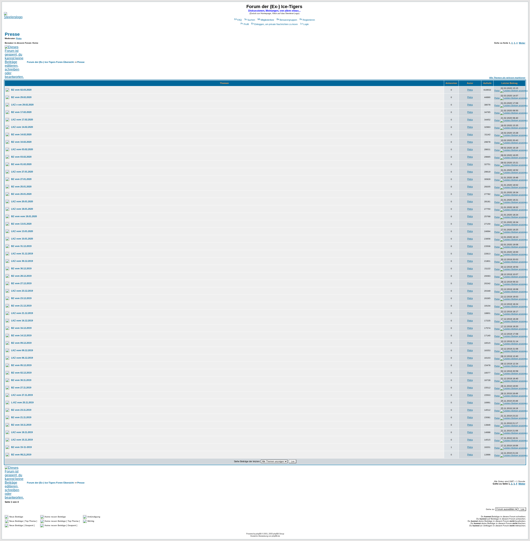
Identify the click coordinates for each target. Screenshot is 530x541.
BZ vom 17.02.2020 (21, 112)
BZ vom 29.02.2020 (21, 97)
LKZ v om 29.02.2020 (22, 104)
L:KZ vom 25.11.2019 (22, 402)
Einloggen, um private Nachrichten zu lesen (276, 24)
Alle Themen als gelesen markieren (507, 78)
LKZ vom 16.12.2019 (22, 320)
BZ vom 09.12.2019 (21, 343)
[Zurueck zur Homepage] (13, 17)
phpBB (258, 534)
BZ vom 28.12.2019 (21, 276)
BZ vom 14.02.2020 (21, 134)
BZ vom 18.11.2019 (21, 425)
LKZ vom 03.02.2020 (22, 149)
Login (306, 24)
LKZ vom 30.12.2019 (22, 261)
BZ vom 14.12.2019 (21, 335)
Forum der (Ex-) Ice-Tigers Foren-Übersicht (50, 62)
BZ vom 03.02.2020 (21, 157)
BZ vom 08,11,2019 (21, 454)
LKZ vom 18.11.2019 (22, 432)
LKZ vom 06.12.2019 (22, 358)
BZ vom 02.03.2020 (21, 90)
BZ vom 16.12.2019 (21, 328)
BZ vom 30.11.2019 (21, 380)
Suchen (251, 20)
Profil (246, 24)
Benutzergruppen (288, 20)
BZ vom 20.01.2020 (21, 194)
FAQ (239, 20)
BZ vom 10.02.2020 (21, 142)
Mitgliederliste (267, 20)
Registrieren (309, 20)
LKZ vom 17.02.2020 (22, 119)
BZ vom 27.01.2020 (21, 179)
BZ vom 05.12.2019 (21, 365)
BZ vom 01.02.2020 (21, 164)
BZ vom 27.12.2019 (21, 283)
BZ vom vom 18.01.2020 (24, 216)
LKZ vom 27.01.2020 (22, 171)
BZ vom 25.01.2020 (21, 186)
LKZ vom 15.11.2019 (22, 439)
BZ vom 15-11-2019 (21, 447)
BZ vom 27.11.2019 (21, 387)
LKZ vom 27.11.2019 (22, 395)
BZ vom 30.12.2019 (21, 268)
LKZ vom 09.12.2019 (22, 350)
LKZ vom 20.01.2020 (22, 201)
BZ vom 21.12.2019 (21, 305)
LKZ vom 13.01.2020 (22, 231)
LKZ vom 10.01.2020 (22, 238)
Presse (12, 34)
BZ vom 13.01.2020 (21, 224)
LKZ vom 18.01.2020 (22, 209)
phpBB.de (276, 536)
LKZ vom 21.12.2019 (22, 313)
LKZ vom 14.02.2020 (22, 127)
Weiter (522, 43)
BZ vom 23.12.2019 (21, 298)
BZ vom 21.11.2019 (21, 417)
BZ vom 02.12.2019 (21, 372)
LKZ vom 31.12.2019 (22, 253)
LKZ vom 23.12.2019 (22, 291)
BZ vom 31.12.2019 (21, 246)
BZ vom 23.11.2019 (21, 410)
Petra (19, 38)
